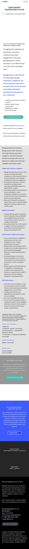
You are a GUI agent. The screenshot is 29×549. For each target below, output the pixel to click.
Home (3, 14)
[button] (27, 1)
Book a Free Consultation (10, 524)
